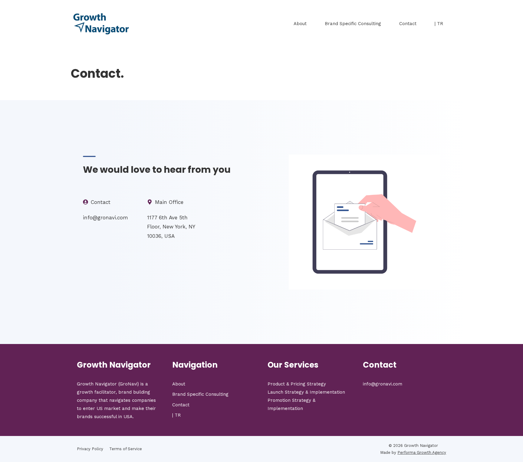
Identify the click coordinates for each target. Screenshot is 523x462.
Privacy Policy (90, 449)
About (300, 23)
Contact (407, 23)
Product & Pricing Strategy (297, 384)
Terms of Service (125, 449)
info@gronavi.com (382, 384)
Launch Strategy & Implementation (306, 392)
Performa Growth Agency (421, 452)
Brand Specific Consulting (353, 23)
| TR (439, 23)
